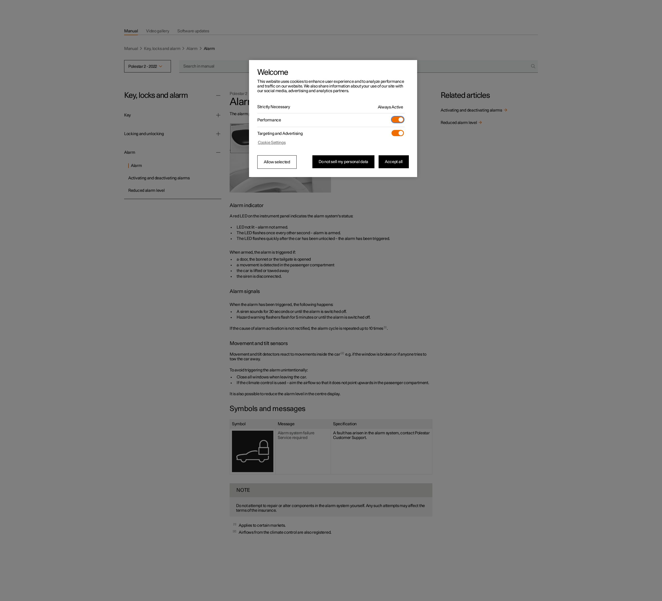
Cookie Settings (272, 143)
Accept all (394, 162)
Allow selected (277, 162)
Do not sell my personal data (343, 162)
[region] (333, 118)
